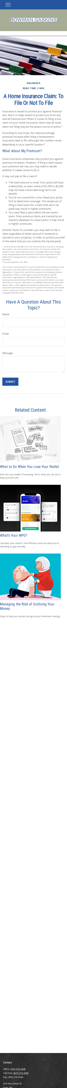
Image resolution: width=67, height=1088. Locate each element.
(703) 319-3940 (18, 1069)
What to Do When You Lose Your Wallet (29, 466)
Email (5, 333)
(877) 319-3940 (21, 1073)
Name (5, 314)
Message (7, 353)
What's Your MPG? (13, 535)
